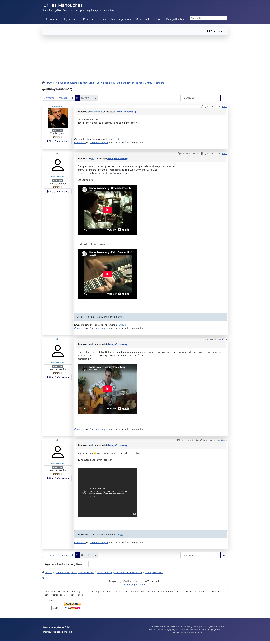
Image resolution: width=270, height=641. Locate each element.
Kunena (142, 584)
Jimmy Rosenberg (126, 111)
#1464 (224, 440)
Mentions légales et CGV (56, 627)
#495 (224, 153)
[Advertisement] (135, 56)
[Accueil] (56, 19)
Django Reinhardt (176, 19)
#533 (224, 339)
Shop (158, 19)
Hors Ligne (57, 130)
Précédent (63, 98)
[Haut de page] (265, 636)
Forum (102, 19)
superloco (57, 106)
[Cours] (92, 19)
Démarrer (49, 98)
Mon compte (143, 19)
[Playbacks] (76, 19)
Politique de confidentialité (57, 631)
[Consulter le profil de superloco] (58, 118)
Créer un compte (99, 142)
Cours (86, 19)
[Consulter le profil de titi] (58, 165)
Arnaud (122, 324)
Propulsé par (131, 584)
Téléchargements (121, 19)
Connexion (80, 142)
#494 (224, 106)
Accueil (50, 19)
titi (119, 139)
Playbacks (69, 19)
